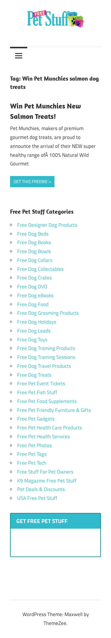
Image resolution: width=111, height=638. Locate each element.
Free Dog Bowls (34, 251)
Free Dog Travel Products (44, 366)
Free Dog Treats (34, 375)
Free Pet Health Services (43, 436)
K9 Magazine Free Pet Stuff (47, 481)
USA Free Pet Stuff (37, 498)
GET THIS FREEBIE (31, 181)
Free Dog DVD (32, 286)
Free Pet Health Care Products (49, 427)
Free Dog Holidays (36, 322)
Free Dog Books (34, 242)
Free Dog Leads (34, 331)
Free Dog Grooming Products (48, 313)
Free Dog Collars (34, 260)
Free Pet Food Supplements (47, 401)
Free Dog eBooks (35, 295)
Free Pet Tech (31, 463)
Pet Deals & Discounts (41, 489)
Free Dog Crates (34, 278)
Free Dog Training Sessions (46, 357)
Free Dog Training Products (46, 348)
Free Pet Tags (31, 454)
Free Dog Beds (33, 234)
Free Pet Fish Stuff (37, 392)
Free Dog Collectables (40, 269)
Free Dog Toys (32, 339)
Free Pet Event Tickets (41, 383)
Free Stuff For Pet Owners (45, 472)
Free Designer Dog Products (47, 225)
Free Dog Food (33, 304)
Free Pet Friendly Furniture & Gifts (54, 410)
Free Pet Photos (34, 445)
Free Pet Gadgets (35, 419)
